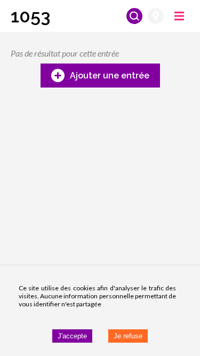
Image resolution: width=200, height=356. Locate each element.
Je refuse (128, 336)
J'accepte (72, 336)
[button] (30, 16)
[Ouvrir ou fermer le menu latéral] (179, 16)
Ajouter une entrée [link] (109, 75)
